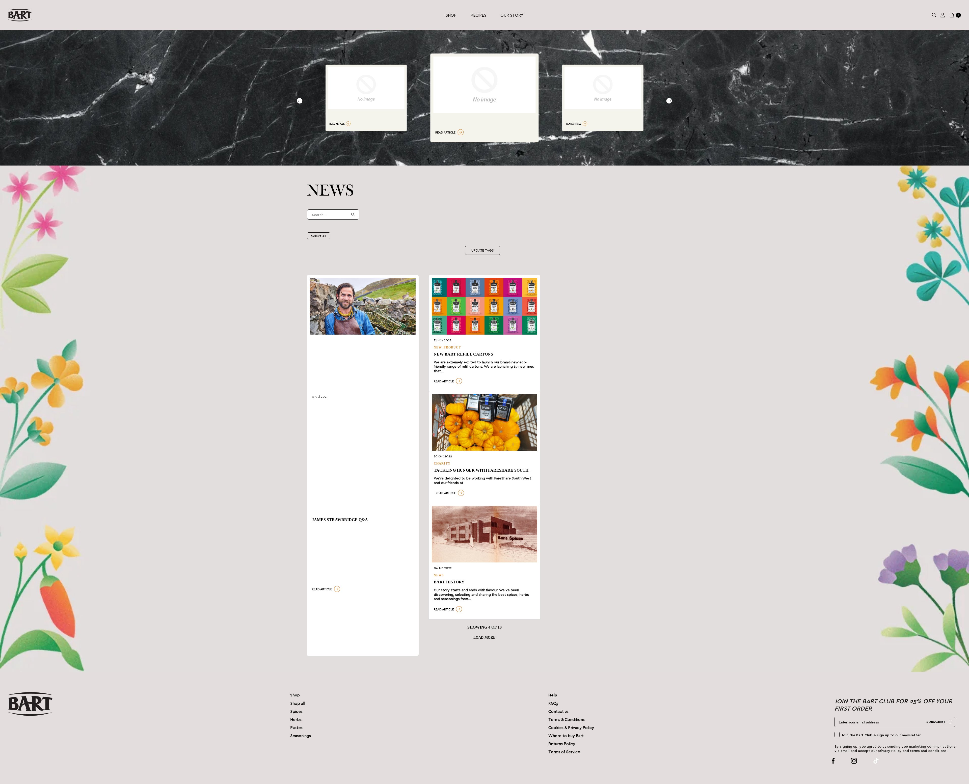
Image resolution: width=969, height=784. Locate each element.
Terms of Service (564, 751)
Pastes (296, 727)
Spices (296, 711)
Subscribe (936, 722)
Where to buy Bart (566, 735)
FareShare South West (512, 478)
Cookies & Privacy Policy (571, 727)
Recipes (478, 15)
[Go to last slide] (300, 101)
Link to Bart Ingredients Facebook (833, 761)
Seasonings (300, 735)
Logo (20, 15)
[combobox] (333, 214)
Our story (511, 15)
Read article (336, 123)
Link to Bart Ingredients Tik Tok (870, 761)
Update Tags (482, 250)
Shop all (297, 703)
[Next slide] (669, 101)
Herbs (296, 719)
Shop (451, 15)
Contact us (558, 711)
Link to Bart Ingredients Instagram (848, 761)
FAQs (553, 703)
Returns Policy (561, 743)
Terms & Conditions (566, 719)
